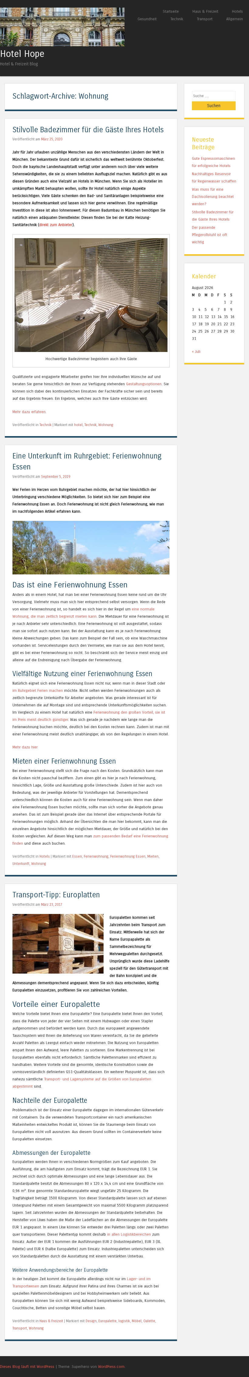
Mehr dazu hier (25, 747)
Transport (205, 19)
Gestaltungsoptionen (144, 384)
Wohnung (105, 425)
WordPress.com (111, 1366)
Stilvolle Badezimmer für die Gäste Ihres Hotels (88, 130)
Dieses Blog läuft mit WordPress (27, 1366)
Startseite (171, 11)
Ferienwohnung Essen (127, 856)
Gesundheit (147, 19)
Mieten (153, 856)
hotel (78, 425)
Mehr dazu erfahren (29, 411)
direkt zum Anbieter (55, 224)
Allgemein (234, 19)
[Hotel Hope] (62, 45)
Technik (176, 19)
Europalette (107, 1321)
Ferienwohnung (96, 856)
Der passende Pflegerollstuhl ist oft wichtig (209, 234)
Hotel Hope (22, 53)
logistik (124, 1321)
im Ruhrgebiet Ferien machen (37, 690)
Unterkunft (20, 864)
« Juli (196, 351)
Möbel (137, 1321)
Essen (77, 856)
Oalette (149, 1321)
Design (91, 1321)
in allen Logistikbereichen (129, 1234)
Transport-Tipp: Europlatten (56, 895)
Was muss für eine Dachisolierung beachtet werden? (213, 196)
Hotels (237, 11)
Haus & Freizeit (205, 11)
